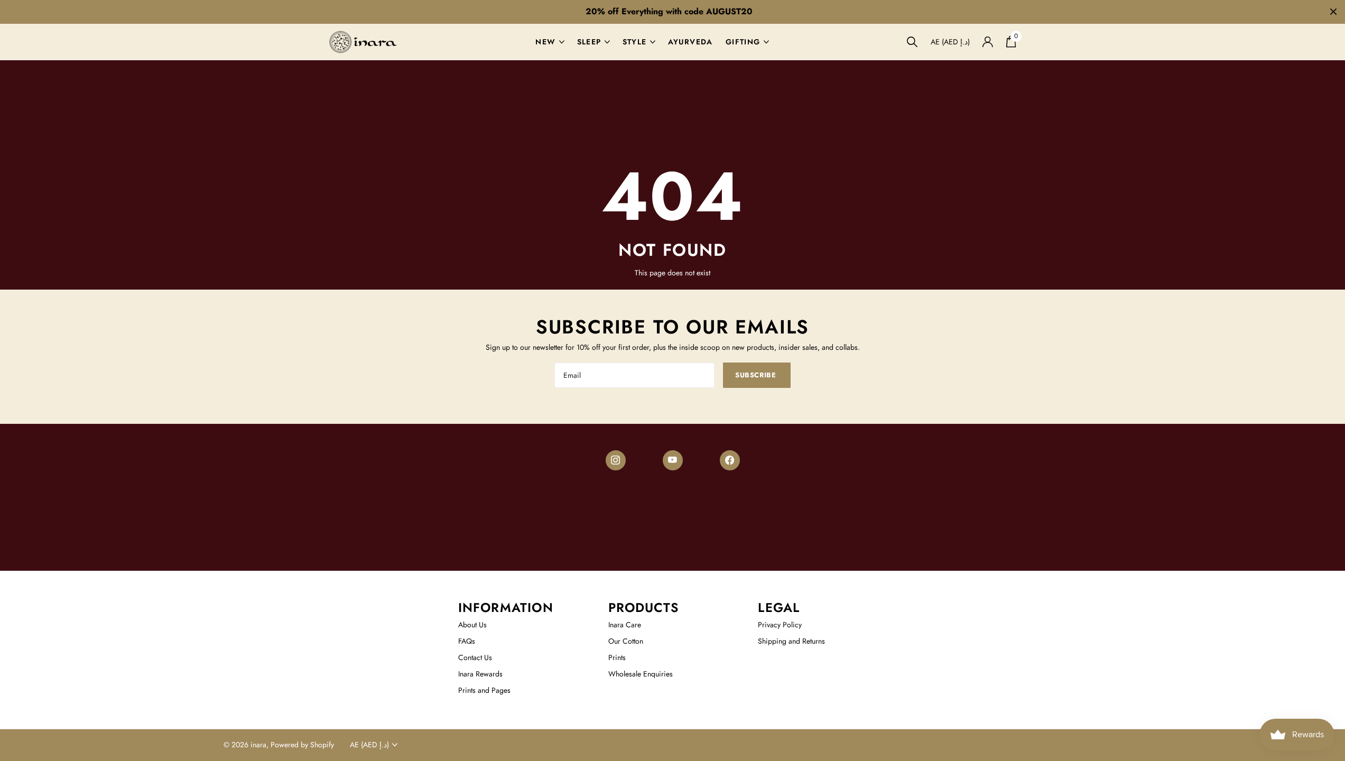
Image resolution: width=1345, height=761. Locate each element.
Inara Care (624, 624)
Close (1333, 12)
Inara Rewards (480, 674)
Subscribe (756, 375)
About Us (472, 624)
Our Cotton (625, 641)
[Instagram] (616, 460)
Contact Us (475, 657)
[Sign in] (988, 42)
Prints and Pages (484, 690)
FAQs (466, 641)
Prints (617, 657)
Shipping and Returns (791, 641)
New (545, 41)
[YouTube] (673, 460)
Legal (779, 607)
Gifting (743, 41)
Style (635, 41)
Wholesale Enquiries (640, 674)
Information (505, 607)
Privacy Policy (780, 624)
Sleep (589, 41)
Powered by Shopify (302, 744)
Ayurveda (690, 41)
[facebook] (730, 460)
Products (643, 607)
